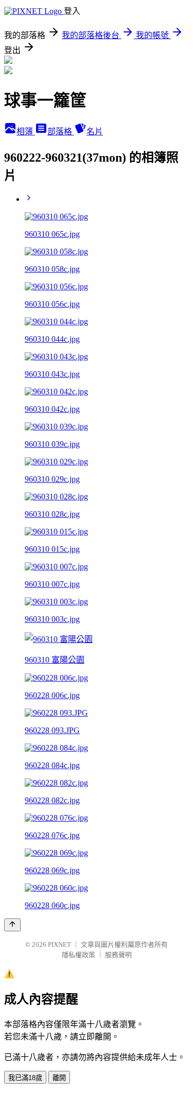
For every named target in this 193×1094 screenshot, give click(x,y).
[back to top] (12, 924)
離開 (59, 1078)
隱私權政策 (78, 955)
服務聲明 (118, 955)
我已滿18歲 (25, 1078)
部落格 (60, 131)
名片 (94, 131)
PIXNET (59, 944)
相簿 (25, 131)
